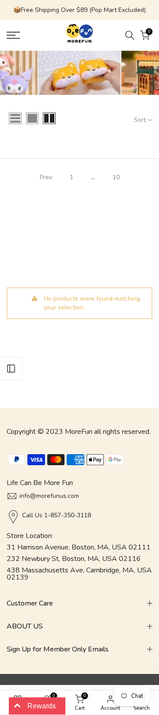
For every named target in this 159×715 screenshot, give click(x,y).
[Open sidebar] (11, 369)
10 (116, 177)
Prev (46, 177)
